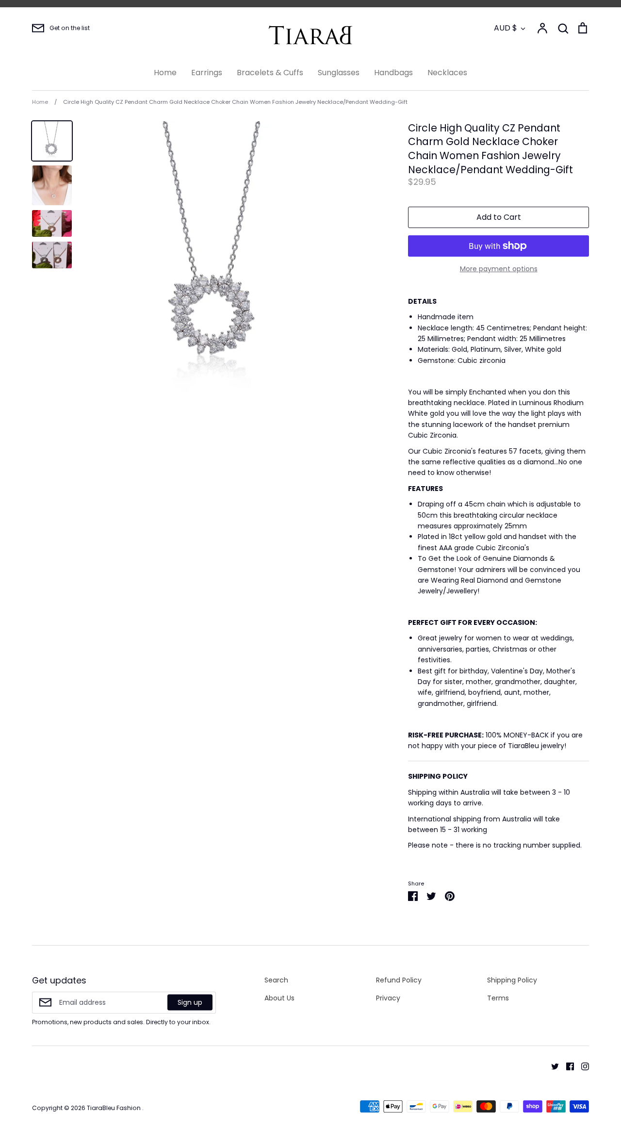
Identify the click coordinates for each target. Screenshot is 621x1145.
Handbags (393, 72)
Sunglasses (339, 72)
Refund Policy (399, 980)
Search (276, 980)
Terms (498, 998)
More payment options (499, 269)
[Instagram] (581, 1066)
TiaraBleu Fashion (114, 1108)
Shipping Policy (512, 980)
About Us (279, 998)
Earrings (206, 72)
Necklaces (447, 72)
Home (165, 72)
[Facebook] (566, 1066)
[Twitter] (551, 1066)
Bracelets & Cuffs (270, 72)
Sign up (190, 1002)
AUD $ (505, 27)
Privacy (388, 998)
